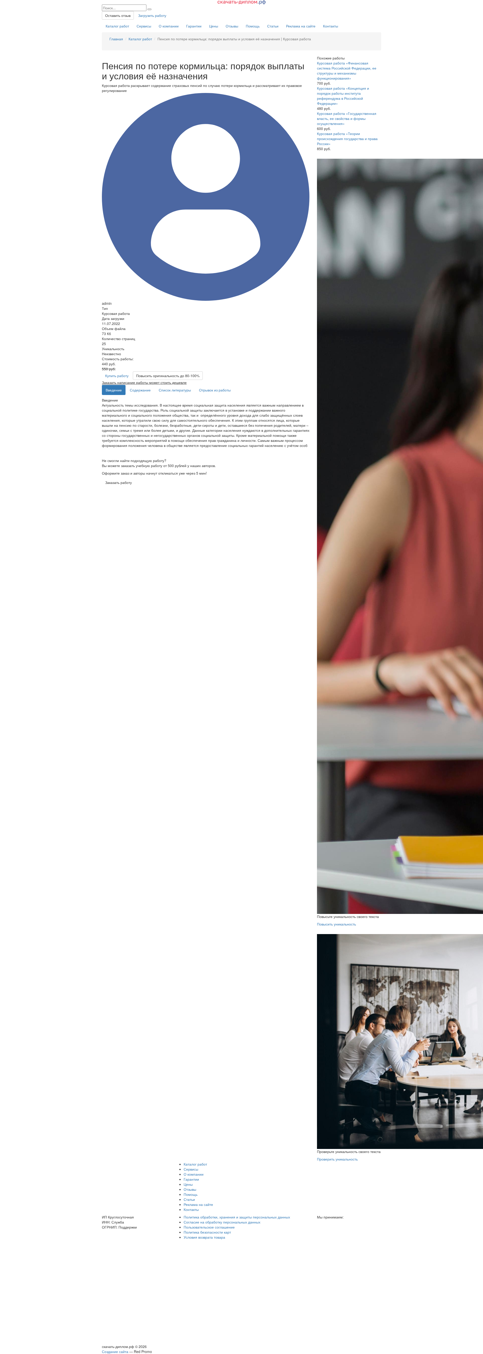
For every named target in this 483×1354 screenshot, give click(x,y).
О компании (169, 25)
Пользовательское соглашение (209, 1227)
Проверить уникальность (337, 1159)
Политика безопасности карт (207, 1232)
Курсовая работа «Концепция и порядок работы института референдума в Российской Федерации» (343, 96)
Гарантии (194, 25)
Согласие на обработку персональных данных (222, 1222)
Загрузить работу (152, 15)
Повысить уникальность (336, 924)
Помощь (253, 25)
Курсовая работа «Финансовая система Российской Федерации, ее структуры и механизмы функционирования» (346, 70)
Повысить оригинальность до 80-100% (167, 375)
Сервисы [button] (191, 1169)
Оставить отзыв (118, 15)
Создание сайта (115, 1351)
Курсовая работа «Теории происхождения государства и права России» (347, 138)
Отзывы (232, 25)
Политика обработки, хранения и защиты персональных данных (237, 1216)
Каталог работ (117, 25)
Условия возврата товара (204, 1237)
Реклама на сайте (300, 25)
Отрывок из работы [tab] (215, 389)
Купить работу (117, 375)
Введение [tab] (114, 389)
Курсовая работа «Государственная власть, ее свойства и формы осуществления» (346, 118)
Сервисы (144, 25)
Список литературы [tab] (175, 389)
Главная (116, 38)
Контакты (330, 25)
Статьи (272, 25)
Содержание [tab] (140, 389)
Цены (213, 25)
